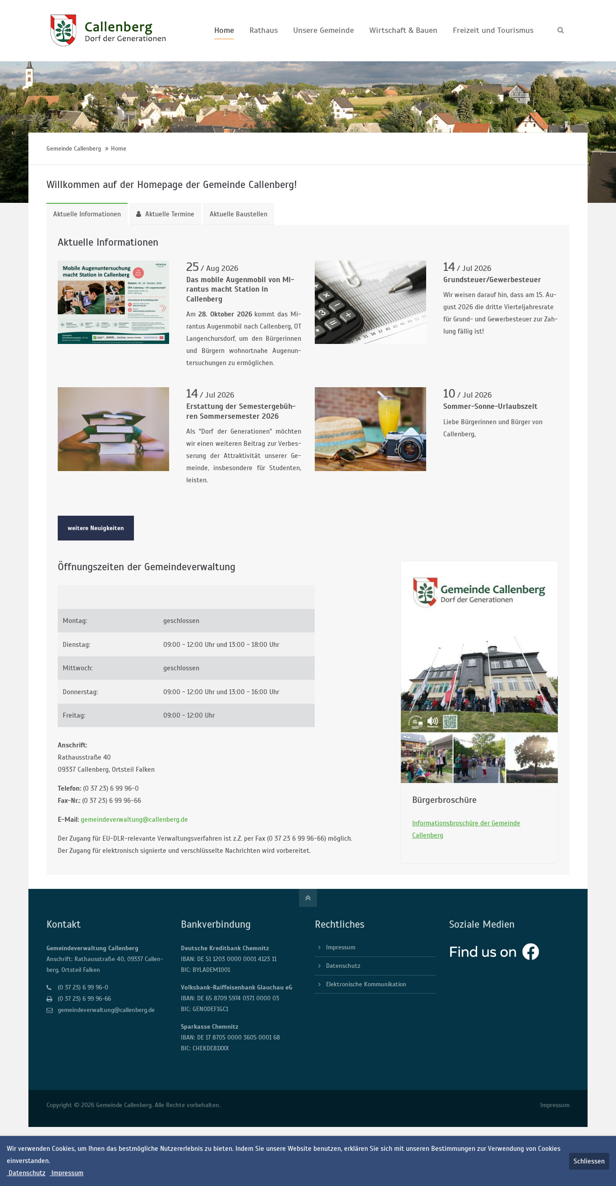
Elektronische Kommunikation (366, 984)
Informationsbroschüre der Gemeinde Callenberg (466, 829)
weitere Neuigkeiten (96, 528)
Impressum (340, 947)
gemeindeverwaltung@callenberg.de (134, 819)
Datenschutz (343, 966)
